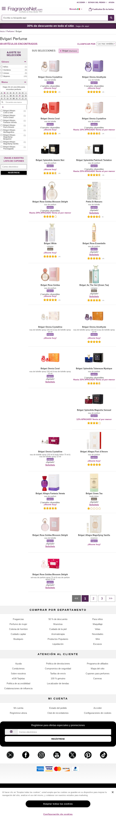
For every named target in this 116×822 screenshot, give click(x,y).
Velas (97, 629)
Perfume (10, 31)
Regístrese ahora (18, 713)
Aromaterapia (58, 634)
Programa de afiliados (97, 663)
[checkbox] (14, 67)
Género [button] (5, 62)
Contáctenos (18, 668)
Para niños (97, 619)
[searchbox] (55, 18)
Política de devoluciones (58, 663)
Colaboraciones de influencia (18, 688)
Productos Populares (58, 639)
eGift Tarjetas (18, 678)
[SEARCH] (111, 18)
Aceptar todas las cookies (58, 804)
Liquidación (57, 644)
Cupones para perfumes (98, 673)
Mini (98, 639)
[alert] (76, 9)
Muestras (58, 624)
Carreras (97, 678)
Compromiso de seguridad (58, 668)
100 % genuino (58, 678)
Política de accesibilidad (18, 683)
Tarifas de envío (58, 673)
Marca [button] (5, 82)
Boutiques (18, 639)
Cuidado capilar (18, 634)
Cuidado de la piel (58, 629)
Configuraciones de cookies (97, 713)
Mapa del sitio (97, 668)
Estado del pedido (96, 2)
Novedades (97, 634)
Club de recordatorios (58, 713)
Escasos (97, 644)
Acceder (81, 2)
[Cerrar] (112, 792)
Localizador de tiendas (58, 683)
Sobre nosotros (18, 673)
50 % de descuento (57, 619)
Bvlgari (69, 51)
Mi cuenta (18, 708)
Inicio (2, 31)
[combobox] (58, 18)
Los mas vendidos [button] (106, 44)
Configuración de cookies (58, 814)
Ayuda (111, 2)
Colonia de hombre (18, 629)
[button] (5, 8)
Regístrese (14, 173)
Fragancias (18, 619)
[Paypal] (75, 768)
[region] (58, 805)
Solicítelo (94, 213)
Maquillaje (98, 624)
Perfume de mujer (18, 624)
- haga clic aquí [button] (58, 25)
